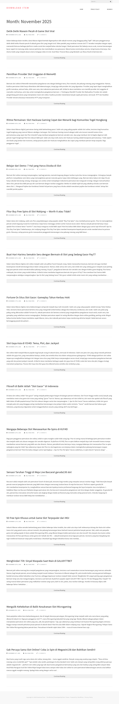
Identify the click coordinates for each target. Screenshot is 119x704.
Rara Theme (65, 697)
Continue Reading (59, 58)
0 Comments (43, 34)
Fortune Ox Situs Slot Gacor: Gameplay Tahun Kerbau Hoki (38, 297)
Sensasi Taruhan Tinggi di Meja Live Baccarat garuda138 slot (39, 472)
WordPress (81, 697)
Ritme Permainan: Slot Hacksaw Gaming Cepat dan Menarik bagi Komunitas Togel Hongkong (57, 120)
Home (81, 9)
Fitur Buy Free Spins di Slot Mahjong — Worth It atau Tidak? (39, 211)
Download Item (18, 8)
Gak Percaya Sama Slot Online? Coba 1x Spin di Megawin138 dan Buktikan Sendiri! (51, 649)
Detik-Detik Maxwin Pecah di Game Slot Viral (30, 31)
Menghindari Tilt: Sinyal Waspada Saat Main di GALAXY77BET (39, 561)
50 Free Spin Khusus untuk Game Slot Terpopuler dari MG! (38, 518)
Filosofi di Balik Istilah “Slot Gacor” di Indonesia (32, 386)
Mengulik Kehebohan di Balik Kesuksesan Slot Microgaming (39, 606)
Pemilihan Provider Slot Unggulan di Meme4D (31, 74)
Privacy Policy (95, 9)
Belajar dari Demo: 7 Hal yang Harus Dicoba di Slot (34, 165)
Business (109, 9)
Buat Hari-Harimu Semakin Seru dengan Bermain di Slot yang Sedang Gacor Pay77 (51, 254)
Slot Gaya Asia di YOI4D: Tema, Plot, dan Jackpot (33, 343)
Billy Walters (30, 34)
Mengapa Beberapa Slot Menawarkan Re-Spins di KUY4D (37, 429)
